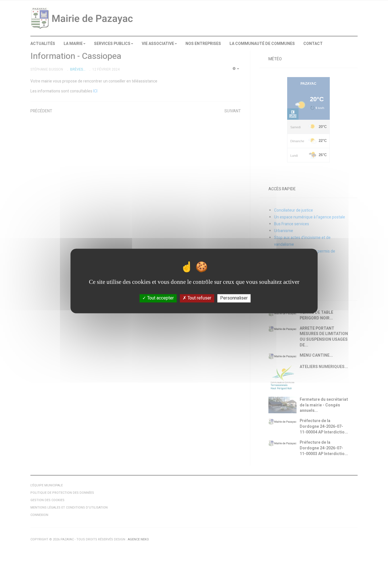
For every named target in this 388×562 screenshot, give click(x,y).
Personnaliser (234, 298)
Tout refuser (198, 298)
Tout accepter (160, 298)
